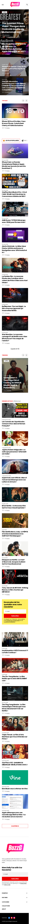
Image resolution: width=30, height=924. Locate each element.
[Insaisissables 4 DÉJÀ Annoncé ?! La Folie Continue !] (15, 639)
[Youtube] (11, 917)
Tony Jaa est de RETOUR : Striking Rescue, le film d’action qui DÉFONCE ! (15, 590)
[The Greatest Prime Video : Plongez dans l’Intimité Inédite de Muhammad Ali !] (15, 23)
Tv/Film (4, 12)
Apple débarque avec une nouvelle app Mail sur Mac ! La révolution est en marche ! (14, 815)
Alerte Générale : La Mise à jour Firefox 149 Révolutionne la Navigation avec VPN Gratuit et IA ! (14, 249)
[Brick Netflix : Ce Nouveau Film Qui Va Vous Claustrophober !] (15, 494)
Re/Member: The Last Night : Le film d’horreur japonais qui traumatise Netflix (14, 308)
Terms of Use (7, 884)
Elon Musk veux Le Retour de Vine (15, 789)
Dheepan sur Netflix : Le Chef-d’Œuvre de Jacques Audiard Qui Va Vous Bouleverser (13, 562)
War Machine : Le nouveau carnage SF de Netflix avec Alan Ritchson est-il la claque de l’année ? (14, 337)
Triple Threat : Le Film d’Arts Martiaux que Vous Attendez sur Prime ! (14, 737)
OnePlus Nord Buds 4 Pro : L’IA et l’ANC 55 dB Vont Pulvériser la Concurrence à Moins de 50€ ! (14, 194)
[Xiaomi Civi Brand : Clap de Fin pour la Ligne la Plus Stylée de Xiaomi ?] (15, 66)
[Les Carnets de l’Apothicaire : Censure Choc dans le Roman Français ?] (15, 410)
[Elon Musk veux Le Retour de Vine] (15, 777)
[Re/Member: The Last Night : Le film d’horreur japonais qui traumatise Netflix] (15, 295)
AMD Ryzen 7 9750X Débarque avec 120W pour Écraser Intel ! (13, 221)
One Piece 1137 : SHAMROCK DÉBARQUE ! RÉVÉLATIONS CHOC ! (15, 764)
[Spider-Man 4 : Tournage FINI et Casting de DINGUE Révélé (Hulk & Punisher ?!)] (15, 375)
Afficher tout (16, 401)
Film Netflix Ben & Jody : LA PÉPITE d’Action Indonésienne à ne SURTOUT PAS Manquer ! (15, 534)
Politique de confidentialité (13, 620)
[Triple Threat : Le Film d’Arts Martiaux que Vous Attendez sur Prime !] (15, 723)
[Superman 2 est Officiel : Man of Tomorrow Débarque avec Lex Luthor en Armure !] (15, 466)
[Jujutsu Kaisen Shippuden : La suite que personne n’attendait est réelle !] (15, 438)
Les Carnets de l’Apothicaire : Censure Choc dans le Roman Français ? (13, 424)
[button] (3, 5)
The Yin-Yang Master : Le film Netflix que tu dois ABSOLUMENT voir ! (14, 678)
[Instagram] (14, 917)
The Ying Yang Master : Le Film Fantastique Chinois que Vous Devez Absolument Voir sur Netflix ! (14, 707)
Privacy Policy (23, 883)
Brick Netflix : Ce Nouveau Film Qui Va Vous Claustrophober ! (14, 507)
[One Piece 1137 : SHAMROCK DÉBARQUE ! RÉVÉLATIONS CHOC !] (15, 751)
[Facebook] (9, 917)
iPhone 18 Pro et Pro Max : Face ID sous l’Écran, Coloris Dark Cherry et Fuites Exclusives (13, 123)
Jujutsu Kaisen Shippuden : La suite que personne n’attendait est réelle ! (14, 452)
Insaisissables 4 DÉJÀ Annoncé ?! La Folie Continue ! (15, 651)
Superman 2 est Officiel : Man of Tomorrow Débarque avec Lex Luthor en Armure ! (14, 480)
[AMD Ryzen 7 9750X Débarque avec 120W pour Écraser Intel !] (15, 209)
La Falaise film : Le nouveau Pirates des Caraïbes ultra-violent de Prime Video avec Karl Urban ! (15, 279)
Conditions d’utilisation (9, 621)
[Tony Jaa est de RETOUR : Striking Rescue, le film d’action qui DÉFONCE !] (15, 576)
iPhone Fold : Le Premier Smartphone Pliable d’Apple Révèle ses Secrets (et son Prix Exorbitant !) (14, 165)
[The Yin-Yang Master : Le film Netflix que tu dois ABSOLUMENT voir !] (15, 665)
